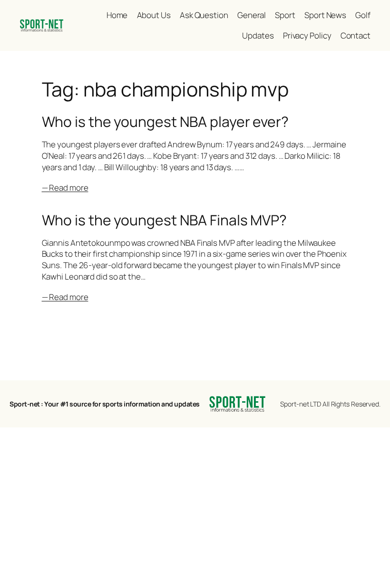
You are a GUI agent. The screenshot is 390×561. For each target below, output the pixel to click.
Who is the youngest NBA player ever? (165, 122)
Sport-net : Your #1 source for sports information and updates (105, 403)
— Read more (65, 187)
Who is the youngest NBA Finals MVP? (164, 220)
